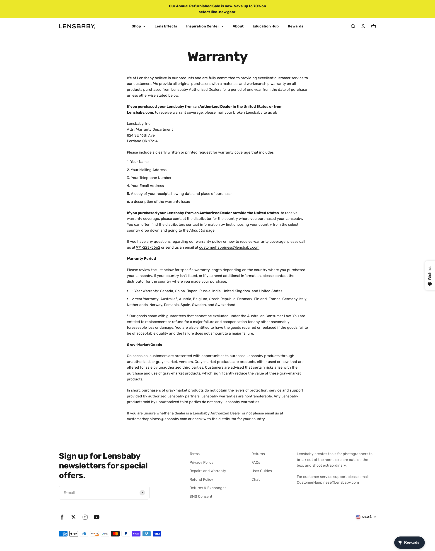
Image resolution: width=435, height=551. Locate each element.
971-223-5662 (148, 247)
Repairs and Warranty (208, 471)
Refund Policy (201, 479)
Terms (195, 454)
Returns (258, 454)
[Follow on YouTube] (97, 517)
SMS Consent (201, 496)
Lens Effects (166, 26)
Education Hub (266, 26)
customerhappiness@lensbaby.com (229, 247)
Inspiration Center (202, 26)
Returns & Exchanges (208, 488)
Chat (255, 479)
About (238, 26)
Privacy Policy (201, 462)
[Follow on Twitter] (73, 517)
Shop (136, 26)
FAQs (255, 462)
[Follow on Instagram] (85, 517)
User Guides (261, 471)
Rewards (295, 26)
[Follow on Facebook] (62, 517)
